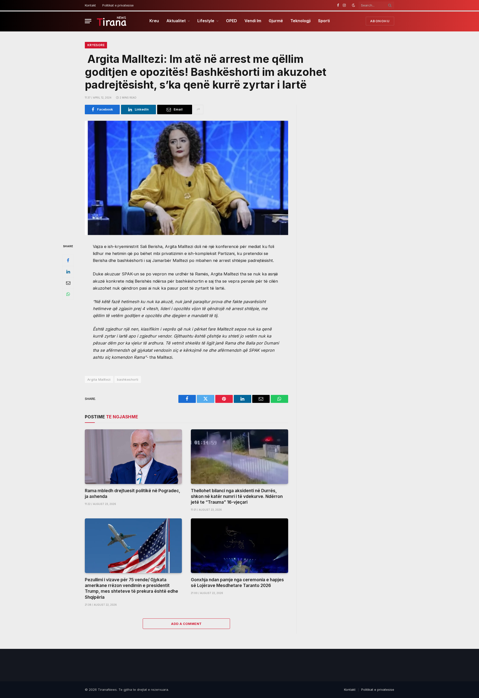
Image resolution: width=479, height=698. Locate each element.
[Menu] (88, 21)
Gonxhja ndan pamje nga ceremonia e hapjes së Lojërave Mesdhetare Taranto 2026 (237, 582)
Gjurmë (276, 20)
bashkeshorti (127, 379)
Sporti (324, 20)
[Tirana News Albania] (111, 21)
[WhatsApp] (68, 294)
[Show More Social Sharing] (198, 109)
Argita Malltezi (99, 379)
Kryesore (96, 45)
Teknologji (300, 20)
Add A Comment (186, 624)
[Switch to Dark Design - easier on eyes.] (353, 5)
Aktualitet (176, 20)
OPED (231, 20)
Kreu (154, 20)
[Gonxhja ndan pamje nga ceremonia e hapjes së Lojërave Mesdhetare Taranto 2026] (239, 545)
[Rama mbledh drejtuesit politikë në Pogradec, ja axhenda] (133, 456)
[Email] (68, 283)
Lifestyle (205, 20)
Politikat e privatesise (118, 5)
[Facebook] (68, 260)
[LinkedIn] (68, 271)
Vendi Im (252, 20)
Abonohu (380, 21)
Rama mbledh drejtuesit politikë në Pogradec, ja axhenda (132, 493)
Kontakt (90, 5)
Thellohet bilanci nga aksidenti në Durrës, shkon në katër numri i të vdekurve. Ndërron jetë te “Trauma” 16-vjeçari (237, 496)
